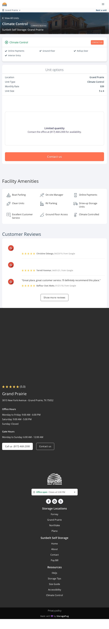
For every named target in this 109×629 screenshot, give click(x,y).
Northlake (54, 525)
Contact (54, 554)
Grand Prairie (54, 519)
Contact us (54, 157)
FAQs (54, 573)
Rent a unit (101, 10)
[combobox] (55, 492)
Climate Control (54, 595)
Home (54, 543)
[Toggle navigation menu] (104, 4)
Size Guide (54, 584)
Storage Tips (54, 578)
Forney (54, 514)
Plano (55, 530)
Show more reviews (54, 297)
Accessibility (54, 589)
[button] (48, 501)
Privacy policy (54, 610)
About (54, 549)
